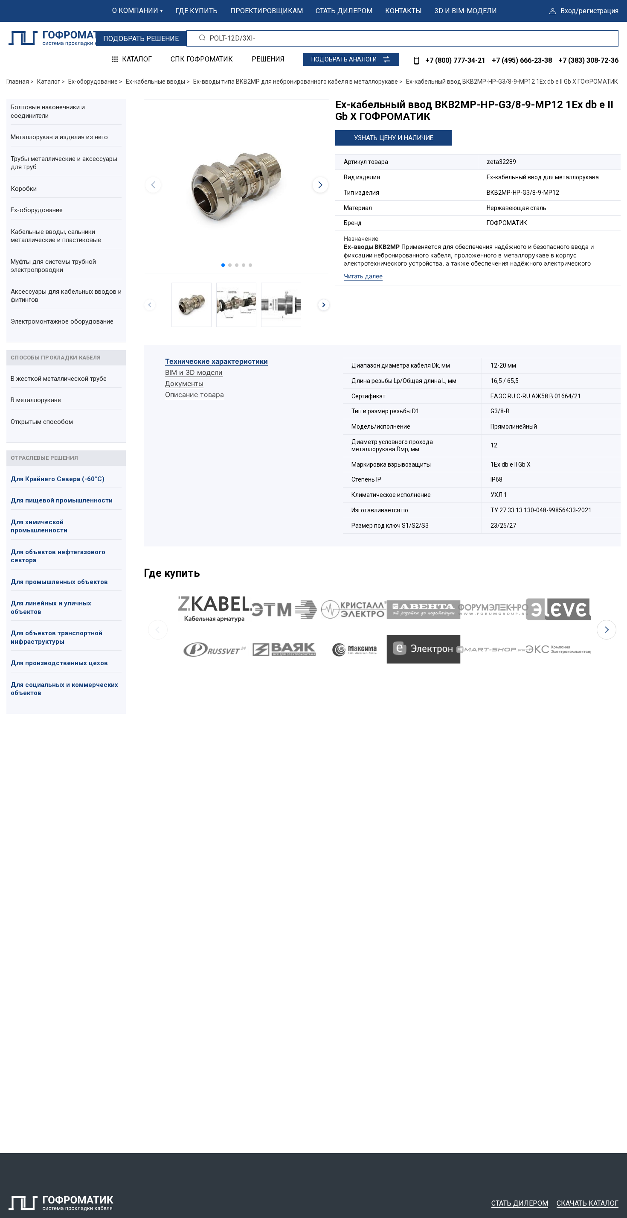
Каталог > (51, 81)
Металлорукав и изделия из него (59, 137)
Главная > (20, 81)
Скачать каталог (587, 1203)
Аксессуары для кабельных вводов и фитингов (66, 296)
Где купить (196, 11)
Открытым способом (42, 422)
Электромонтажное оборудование (62, 321)
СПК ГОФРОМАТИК (202, 59)
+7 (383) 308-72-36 (588, 60)
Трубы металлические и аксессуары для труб (64, 163)
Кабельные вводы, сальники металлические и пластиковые (56, 236)
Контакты (403, 11)
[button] (223, 265)
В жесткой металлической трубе (59, 379)
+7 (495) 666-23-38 (522, 60)
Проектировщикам (266, 11)
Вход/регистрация (589, 11)
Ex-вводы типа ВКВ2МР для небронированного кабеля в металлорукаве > (298, 81)
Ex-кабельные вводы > (158, 81)
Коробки (24, 189)
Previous (158, 630)
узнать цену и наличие (393, 138)
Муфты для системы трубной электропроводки (53, 266)
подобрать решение (141, 39)
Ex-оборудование (37, 210)
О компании (135, 10)
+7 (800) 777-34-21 (455, 60)
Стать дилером (344, 11)
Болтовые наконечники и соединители (48, 111)
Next (606, 630)
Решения (268, 59)
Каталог (137, 59)
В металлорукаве (36, 400)
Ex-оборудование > (95, 81)
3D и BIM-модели (466, 11)
